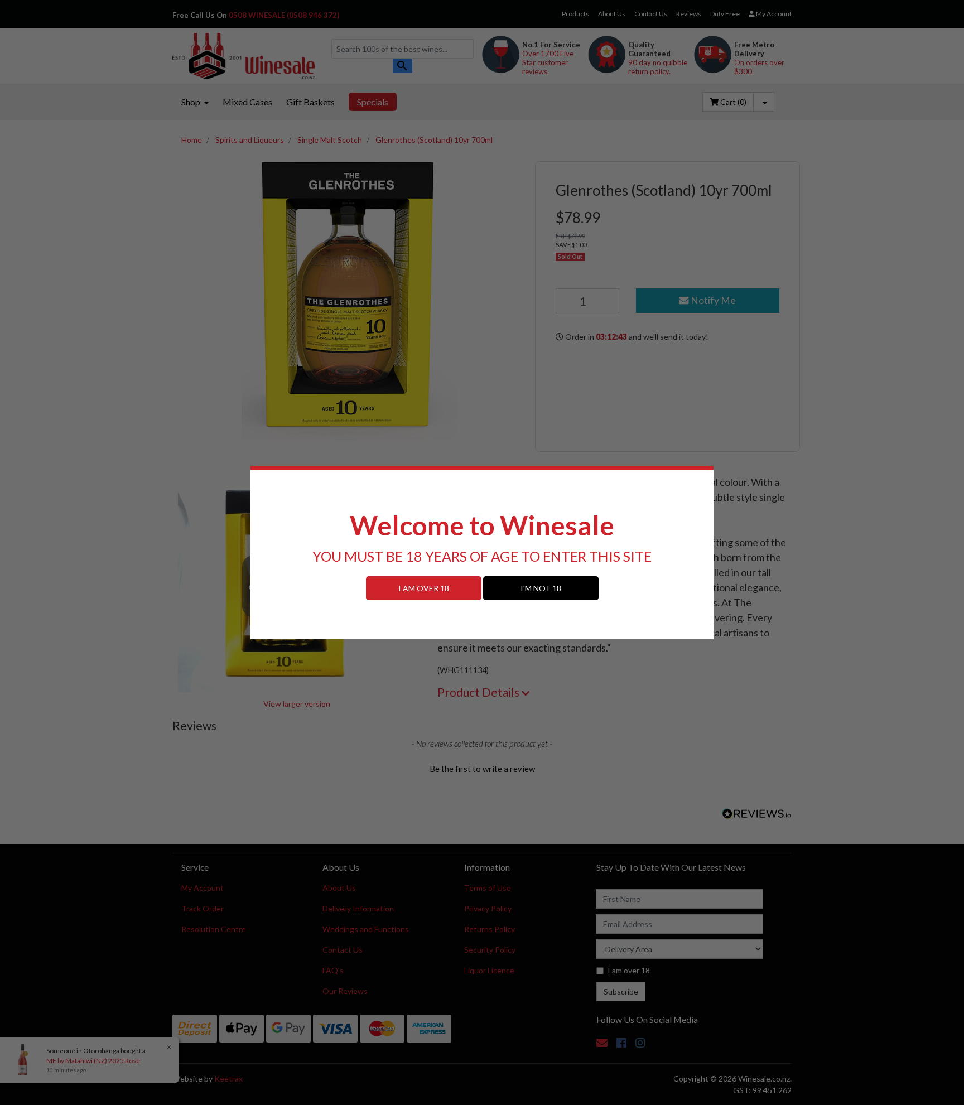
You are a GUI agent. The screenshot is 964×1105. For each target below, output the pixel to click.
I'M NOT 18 (540, 588)
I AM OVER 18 (423, 588)
